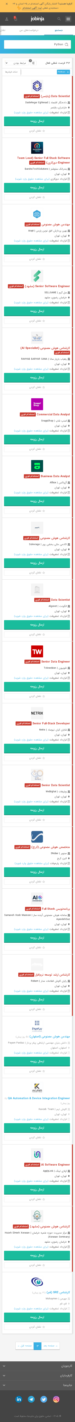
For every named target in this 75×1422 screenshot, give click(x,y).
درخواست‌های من (28, 30)
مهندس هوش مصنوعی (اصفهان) (49, 1036)
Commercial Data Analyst (53, 414)
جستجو (59, 30)
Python (62, 72)
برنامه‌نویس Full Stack (55, 909)
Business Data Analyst (55, 476)
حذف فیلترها (11, 72)
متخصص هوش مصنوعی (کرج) (50, 847)
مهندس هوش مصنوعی (55, 224)
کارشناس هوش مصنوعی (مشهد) (49, 1226)
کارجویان (66, 1366)
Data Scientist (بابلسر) (55, 96)
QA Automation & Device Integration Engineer (38, 1098)
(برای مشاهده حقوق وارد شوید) (31, 112)
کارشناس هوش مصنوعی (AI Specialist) (45, 348)
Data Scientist (60, 600)
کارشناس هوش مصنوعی (54, 538)
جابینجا (67, 1385)
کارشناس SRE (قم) (58, 1292)
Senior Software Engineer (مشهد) (47, 286)
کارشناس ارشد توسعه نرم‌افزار (52, 975)
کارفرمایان (66, 1375)
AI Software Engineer (55, 1165)
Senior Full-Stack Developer (51, 723)
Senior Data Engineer (55, 661)
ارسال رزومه (37, 121)
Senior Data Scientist (55, 785)
